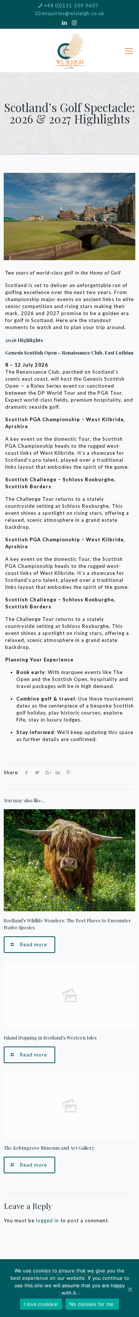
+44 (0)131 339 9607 (71, 5)
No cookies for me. (92, 1304)
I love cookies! (41, 1304)
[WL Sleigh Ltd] (69, 50)
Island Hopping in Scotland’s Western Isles (50, 1037)
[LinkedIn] (65, 22)
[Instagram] (74, 22)
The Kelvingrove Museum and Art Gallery (49, 1148)
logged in (47, 1220)
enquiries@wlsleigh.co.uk (73, 13)
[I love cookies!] (129, 1289)
